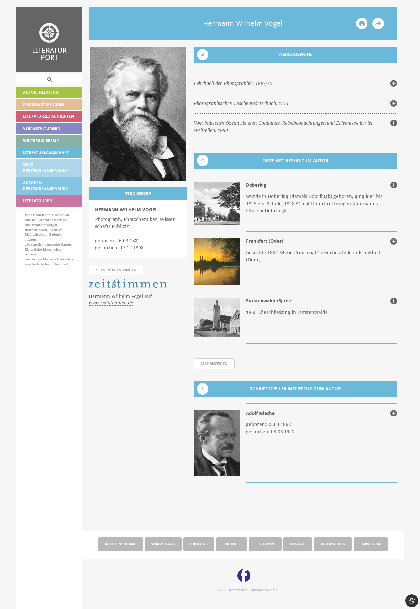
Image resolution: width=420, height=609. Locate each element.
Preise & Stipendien (43, 104)
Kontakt (298, 543)
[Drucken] (362, 23)
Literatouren (37, 201)
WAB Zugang (163, 543)
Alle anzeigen (214, 363)
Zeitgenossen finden (115, 269)
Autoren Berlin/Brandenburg (46, 186)
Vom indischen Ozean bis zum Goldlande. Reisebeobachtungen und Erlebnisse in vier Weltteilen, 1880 (283, 126)
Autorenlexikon (41, 92)
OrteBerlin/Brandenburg (46, 167)
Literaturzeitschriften (48, 116)
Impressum (370, 543)
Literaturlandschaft (46, 152)
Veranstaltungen (41, 128)
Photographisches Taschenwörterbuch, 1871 (241, 103)
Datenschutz (333, 543)
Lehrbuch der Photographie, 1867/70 (233, 83)
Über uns (199, 543)
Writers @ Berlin (41, 140)
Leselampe (265, 543)
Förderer (231, 543)
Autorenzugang (120, 543)
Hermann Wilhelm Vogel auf (120, 299)
